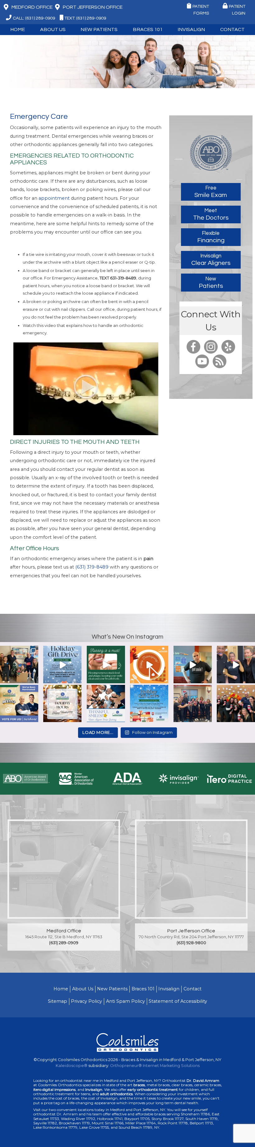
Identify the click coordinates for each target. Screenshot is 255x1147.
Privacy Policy (86, 1001)
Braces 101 (148, 29)
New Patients (112, 989)
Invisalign (191, 29)
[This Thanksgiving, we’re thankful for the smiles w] (149, 665)
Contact (192, 989)
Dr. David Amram (203, 1080)
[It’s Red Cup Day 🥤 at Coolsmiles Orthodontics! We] (236, 704)
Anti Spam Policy (125, 1001)
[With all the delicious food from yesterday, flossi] (106, 665)
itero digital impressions (54, 1089)
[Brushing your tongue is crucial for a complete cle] (236, 665)
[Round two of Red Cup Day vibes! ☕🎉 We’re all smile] (193, 704)
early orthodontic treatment (153, 1089)
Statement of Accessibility (178, 1001)
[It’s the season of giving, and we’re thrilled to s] (62, 665)
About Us (82, 989)
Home (17, 29)
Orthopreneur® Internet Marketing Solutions (155, 1065)
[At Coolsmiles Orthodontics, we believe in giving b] (19, 665)
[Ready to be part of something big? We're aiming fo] (19, 704)
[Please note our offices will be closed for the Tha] (62, 704)
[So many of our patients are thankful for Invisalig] (106, 704)
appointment (54, 198)
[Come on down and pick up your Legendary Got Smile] (193, 665)
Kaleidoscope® (71, 1065)
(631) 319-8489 (92, 567)
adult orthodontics (116, 1093)
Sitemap (57, 1001)
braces (139, 1085)
